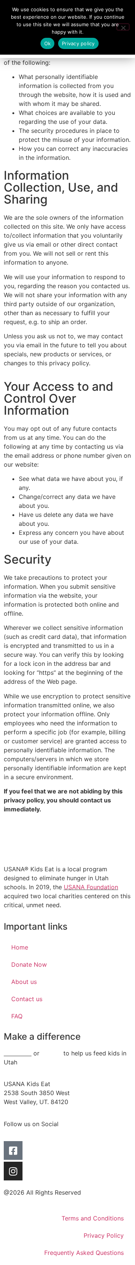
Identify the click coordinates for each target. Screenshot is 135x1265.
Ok (47, 43)
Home (19, 947)
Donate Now (29, 964)
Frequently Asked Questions (84, 1252)
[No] (123, 27)
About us (24, 981)
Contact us (26, 999)
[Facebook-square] (13, 1150)
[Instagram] (13, 1171)
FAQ (16, 1016)
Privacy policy (78, 43)
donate (51, 1053)
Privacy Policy (104, 1235)
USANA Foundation (91, 887)
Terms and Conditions (93, 1218)
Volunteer (18, 1053)
